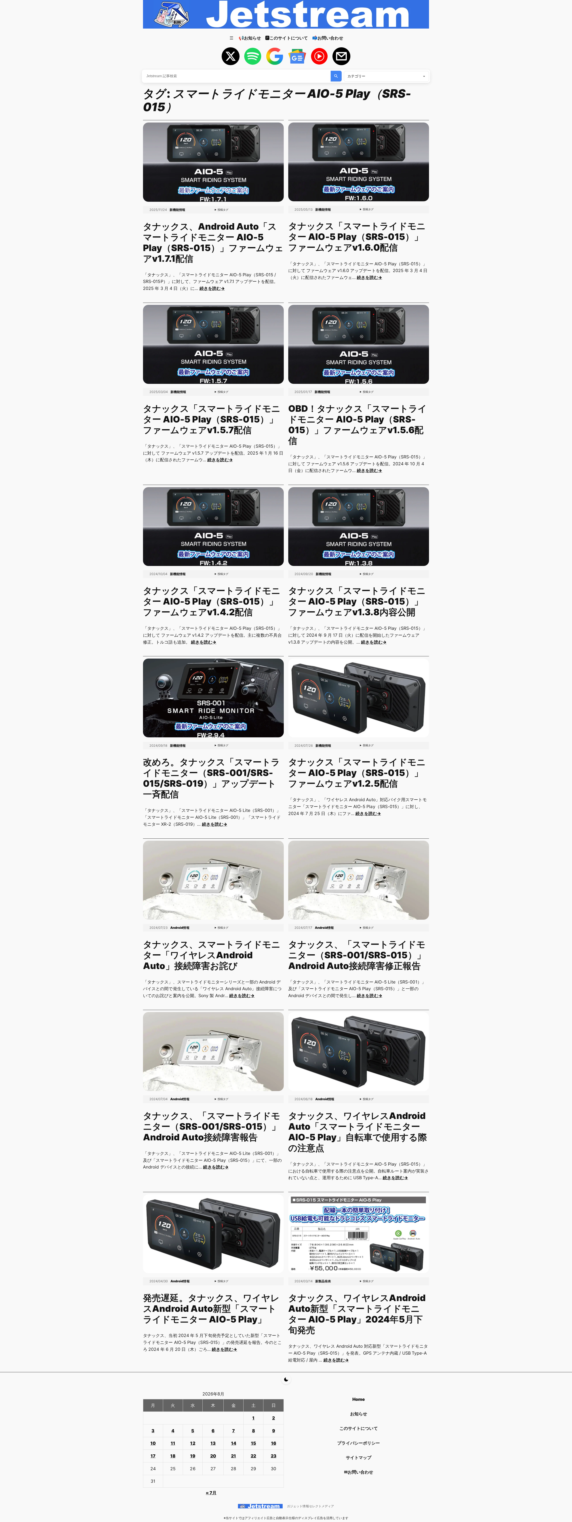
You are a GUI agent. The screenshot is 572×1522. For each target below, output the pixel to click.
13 (213, 1443)
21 (233, 1456)
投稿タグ (223, 209)
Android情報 (179, 927)
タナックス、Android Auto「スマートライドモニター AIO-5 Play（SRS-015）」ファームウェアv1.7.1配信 (213, 242)
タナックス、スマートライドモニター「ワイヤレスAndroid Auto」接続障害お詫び (211, 955)
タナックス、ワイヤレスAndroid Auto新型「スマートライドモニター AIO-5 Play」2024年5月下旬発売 (357, 1314)
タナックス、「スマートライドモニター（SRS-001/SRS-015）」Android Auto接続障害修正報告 (357, 955)
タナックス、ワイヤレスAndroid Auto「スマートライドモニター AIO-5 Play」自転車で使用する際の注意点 (357, 1131)
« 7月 (211, 1492)
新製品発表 (323, 1281)
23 (273, 1456)
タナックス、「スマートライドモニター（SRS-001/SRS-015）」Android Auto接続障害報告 (211, 1126)
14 (233, 1443)
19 (192, 1456)
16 (273, 1443)
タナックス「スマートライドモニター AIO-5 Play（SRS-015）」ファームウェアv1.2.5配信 (357, 773)
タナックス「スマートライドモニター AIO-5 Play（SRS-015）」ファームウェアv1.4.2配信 (211, 601)
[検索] (336, 76)
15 (253, 1443)
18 (172, 1456)
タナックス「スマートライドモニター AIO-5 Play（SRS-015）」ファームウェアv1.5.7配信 (211, 419)
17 (153, 1456)
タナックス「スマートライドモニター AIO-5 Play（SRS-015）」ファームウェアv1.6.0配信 (357, 237)
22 (253, 1456)
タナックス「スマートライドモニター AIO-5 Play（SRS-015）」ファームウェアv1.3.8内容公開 (357, 601)
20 (213, 1456)
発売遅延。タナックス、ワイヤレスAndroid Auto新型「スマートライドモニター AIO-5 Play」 (211, 1309)
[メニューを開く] (231, 38)
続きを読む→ (212, 288)
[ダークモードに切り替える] (286, 1379)
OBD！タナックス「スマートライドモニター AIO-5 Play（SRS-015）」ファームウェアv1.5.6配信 (357, 424)
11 (173, 1443)
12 (192, 1443)
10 (153, 1443)
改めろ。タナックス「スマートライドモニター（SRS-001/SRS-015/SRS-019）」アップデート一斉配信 (211, 778)
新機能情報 (177, 210)
